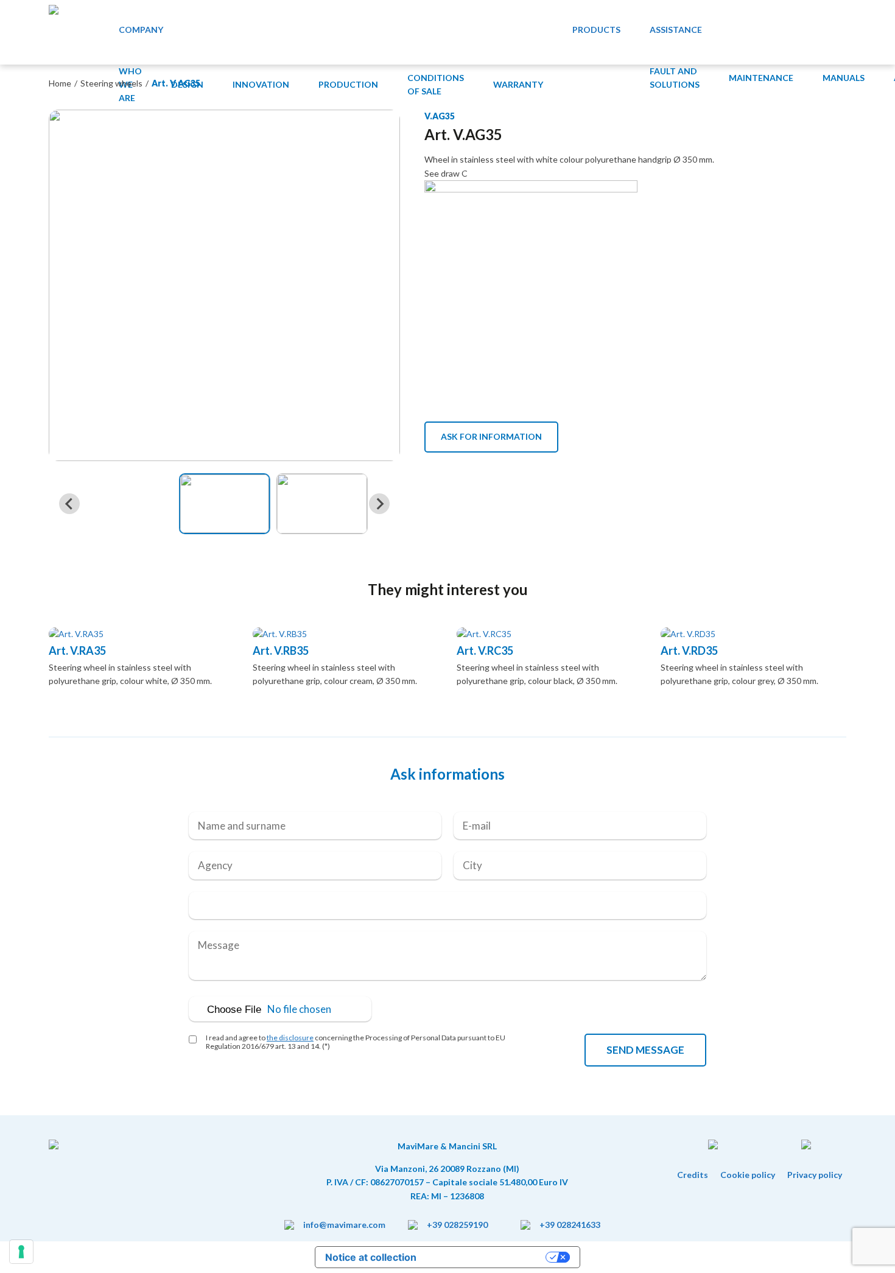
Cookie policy (747, 1174)
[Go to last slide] (69, 503)
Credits (692, 1174)
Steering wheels (111, 83)
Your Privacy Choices (487, 1257)
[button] (224, 503)
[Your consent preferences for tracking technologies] (21, 1251)
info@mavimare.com (344, 1224)
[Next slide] (379, 503)
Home (60, 83)
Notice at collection (370, 1257)
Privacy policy (814, 1174)
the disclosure (290, 1037)
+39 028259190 (457, 1224)
